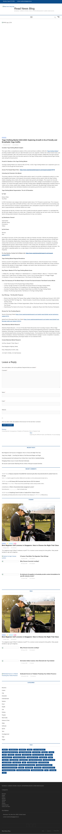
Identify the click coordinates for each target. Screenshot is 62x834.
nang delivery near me (32, 757)
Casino (3, 690)
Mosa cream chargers (38, 754)
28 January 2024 (24, 563)
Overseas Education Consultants (44, 765)
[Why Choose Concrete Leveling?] (10, 566)
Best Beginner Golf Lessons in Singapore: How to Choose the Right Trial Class (21, 452)
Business (4, 137)
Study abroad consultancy (8, 770)
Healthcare (11, 754)
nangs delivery (23, 760)
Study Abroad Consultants (23, 770)
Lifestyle (18, 754)
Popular (11, 543)
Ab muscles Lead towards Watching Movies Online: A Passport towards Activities (22, 463)
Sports (3, 728)
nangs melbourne (7, 762)
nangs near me (16, 762)
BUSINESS (22, 749)
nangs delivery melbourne (35, 760)
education (44, 752)
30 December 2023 (24, 676)
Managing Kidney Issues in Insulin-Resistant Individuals (15, 460)
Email (3, 401)
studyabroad (37, 767)
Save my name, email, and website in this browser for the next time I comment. (21, 421)
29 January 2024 (24, 558)
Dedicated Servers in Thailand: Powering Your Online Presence (38, 673)
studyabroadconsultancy (48, 767)
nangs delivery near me (49, 760)
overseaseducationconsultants (9, 767)
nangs (50, 757)
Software (4, 726)
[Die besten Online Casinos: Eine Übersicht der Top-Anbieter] (10, 666)
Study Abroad (29, 767)
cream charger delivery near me (10, 752)
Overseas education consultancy (27, 765)
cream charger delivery (39, 749)
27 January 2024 (24, 578)
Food (3, 704)
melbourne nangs (26, 754)
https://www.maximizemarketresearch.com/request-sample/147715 (37, 170)
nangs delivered (14, 760)
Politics (4, 712)
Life (7, 543)
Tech (3, 731)
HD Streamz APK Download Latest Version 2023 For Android (24, 481)
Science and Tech (6, 806)
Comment (4, 370)
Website (4, 409)
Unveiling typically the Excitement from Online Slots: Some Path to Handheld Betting (23, 458)
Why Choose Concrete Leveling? (29, 561)
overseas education (43, 762)
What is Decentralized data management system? (22, 487)
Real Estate (4, 717)
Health (3, 706)
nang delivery (49, 754)
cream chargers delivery (25, 752)
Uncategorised (5, 734)
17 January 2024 (24, 663)
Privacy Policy (56, 830)
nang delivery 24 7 (7, 757)
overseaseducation (32, 762)
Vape (3, 736)
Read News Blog (24, 8)
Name (4, 392)
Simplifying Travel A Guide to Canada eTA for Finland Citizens (24, 492)
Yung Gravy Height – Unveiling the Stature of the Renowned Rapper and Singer (21, 455)
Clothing (29, 749)
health (4, 754)
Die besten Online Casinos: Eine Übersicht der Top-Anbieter (37, 660)
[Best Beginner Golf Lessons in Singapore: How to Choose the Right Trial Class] (31, 522)
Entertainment (5, 698)
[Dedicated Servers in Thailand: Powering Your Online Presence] (10, 675)
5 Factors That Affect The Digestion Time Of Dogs (34, 556)
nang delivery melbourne (19, 757)
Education (4, 695)
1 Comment (31, 663)
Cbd (3, 693)
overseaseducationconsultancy (10, 765)
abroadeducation (13, 749)
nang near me (43, 757)
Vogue (3, 739)
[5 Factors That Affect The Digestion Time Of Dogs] (10, 557)
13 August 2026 (6, 547)
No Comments (15, 144)
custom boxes (36, 752)
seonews (21, 767)
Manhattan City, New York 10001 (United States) (14, 814)
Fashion (4, 701)
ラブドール (5, 473)
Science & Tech (5, 720)
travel (4, 772)
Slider (14, 543)
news (24, 762)
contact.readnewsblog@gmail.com (24, 1)
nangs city (5, 760)
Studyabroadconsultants (37, 770)
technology (52, 770)
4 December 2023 (6, 144)
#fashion (5, 749)
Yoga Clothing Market (52, 151)
